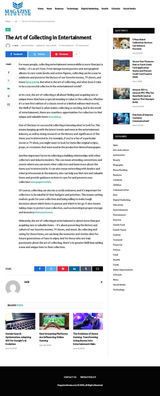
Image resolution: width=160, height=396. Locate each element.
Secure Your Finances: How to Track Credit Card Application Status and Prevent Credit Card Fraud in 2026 (143, 69)
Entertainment (120, 209)
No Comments (68, 45)
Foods (116, 264)
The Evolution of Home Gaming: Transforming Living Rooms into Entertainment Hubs (85, 338)
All (8, 30)
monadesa (54, 116)
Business (59, 8)
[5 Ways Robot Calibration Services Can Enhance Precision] (121, 43)
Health (105, 8)
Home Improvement (123, 269)
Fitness (116, 249)
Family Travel (119, 229)
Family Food (119, 224)
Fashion (117, 234)
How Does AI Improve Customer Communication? (142, 117)
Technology (72, 8)
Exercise (117, 219)
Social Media (129, 8)
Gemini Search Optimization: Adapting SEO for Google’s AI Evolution (18, 338)
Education (118, 204)
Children (117, 185)
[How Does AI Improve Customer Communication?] (121, 118)
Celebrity (117, 180)
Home (41, 8)
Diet (115, 194)
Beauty (116, 160)
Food (115, 254)
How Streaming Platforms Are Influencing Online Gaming (53, 337)
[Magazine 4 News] (18, 8)
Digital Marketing (89, 8)
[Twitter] (8, 80)
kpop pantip (32, 82)
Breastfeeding (120, 170)
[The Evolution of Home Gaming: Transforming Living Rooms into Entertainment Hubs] (88, 321)
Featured (117, 239)
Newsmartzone (43, 212)
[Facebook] (8, 72)
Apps (115, 145)
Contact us (70, 377)
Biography (118, 165)
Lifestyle (116, 8)
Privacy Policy (88, 377)
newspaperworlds (40, 182)
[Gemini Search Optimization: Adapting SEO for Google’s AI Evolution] (20, 321)
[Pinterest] (8, 96)
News (49, 8)
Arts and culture (121, 150)
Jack (16, 45)
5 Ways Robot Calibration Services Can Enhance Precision (142, 44)
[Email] (8, 104)
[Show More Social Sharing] (76, 54)
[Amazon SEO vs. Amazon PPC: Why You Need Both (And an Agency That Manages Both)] (121, 93)
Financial (117, 244)
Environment (119, 214)
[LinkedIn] (8, 88)
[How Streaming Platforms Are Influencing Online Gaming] (54, 321)
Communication (121, 189)
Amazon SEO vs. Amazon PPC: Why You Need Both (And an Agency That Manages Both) (143, 96)
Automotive (119, 155)
